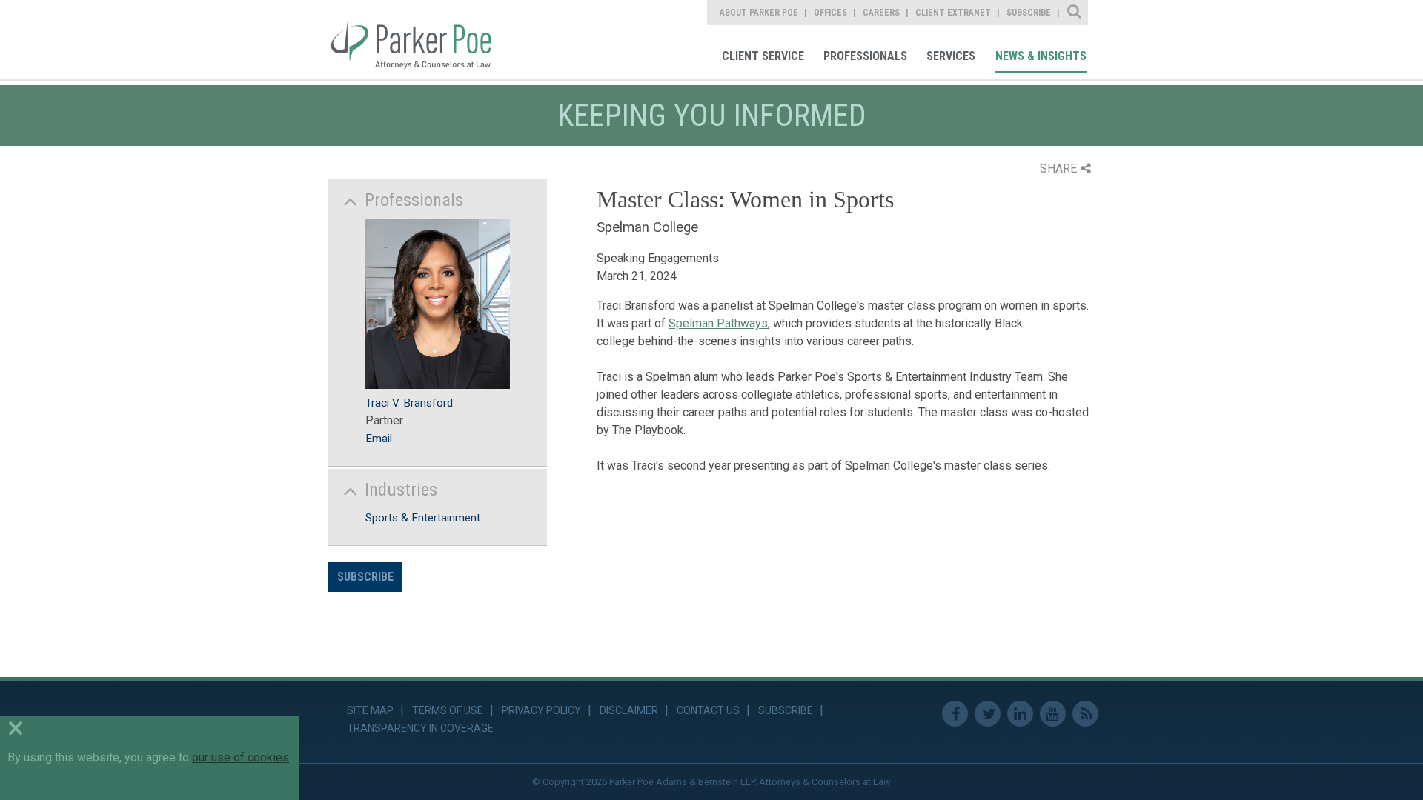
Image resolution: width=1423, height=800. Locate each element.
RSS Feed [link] (1085, 714)
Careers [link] (881, 12)
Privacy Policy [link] (541, 710)
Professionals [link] (865, 56)
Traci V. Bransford (409, 403)
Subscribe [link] (1028, 12)
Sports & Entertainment (422, 517)
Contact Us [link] (708, 710)
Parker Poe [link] (420, 39)
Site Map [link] (370, 710)
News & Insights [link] (1041, 56)
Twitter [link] (988, 714)
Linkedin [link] (1020, 714)
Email (378, 438)
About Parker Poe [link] (759, 12)
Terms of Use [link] (447, 710)
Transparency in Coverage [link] (420, 728)
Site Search (1075, 12)
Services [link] (950, 56)
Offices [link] (830, 12)
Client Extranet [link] (953, 12)
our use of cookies (240, 757)
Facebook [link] (955, 714)
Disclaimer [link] (629, 710)
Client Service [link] (763, 56)
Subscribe (365, 577)
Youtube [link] (1053, 714)
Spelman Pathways (718, 323)
